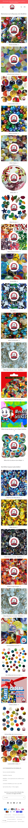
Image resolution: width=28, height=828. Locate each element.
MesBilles (9, 814)
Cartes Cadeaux (13, 704)
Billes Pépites (13, 163)
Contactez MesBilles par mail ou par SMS (12, 783)
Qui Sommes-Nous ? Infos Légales (11, 786)
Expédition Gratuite (7, 775)
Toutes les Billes (13, 44)
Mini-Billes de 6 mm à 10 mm (13, 675)
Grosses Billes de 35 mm (13, 645)
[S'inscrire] (23, 797)
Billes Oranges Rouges (13, 586)
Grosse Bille (13, 281)
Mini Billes (13, 311)
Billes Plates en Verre (13, 251)
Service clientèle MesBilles (9, 772)
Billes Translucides (13, 340)
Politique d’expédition (11, 819)
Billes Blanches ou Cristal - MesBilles (13, 370)
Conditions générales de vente (10, 821)
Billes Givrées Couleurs (13, 74)
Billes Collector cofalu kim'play (13, 399)
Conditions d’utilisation (20, 817)
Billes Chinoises (13, 133)
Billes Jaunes (13, 527)
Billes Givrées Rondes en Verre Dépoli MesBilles (14, 429)
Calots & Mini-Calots (13, 104)
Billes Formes (13, 222)
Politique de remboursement (18, 814)
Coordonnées (19, 819)
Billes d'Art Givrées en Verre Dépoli (13, 460)
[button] (2, 7)
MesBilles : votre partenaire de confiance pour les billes (13, 779)
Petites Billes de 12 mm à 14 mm (13, 734)
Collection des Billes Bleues (13, 497)
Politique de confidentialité (9, 817)
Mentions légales (21, 821)
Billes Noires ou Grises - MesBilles (13, 557)
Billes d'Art (13, 192)
